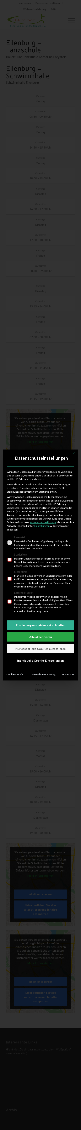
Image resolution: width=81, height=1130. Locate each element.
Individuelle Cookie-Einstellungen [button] (40, 660)
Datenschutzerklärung (43, 522)
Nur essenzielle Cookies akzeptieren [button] (40, 648)
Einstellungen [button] (42, 525)
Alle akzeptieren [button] (40, 637)
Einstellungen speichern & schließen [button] (40, 625)
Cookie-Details (14, 674)
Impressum (68, 674)
